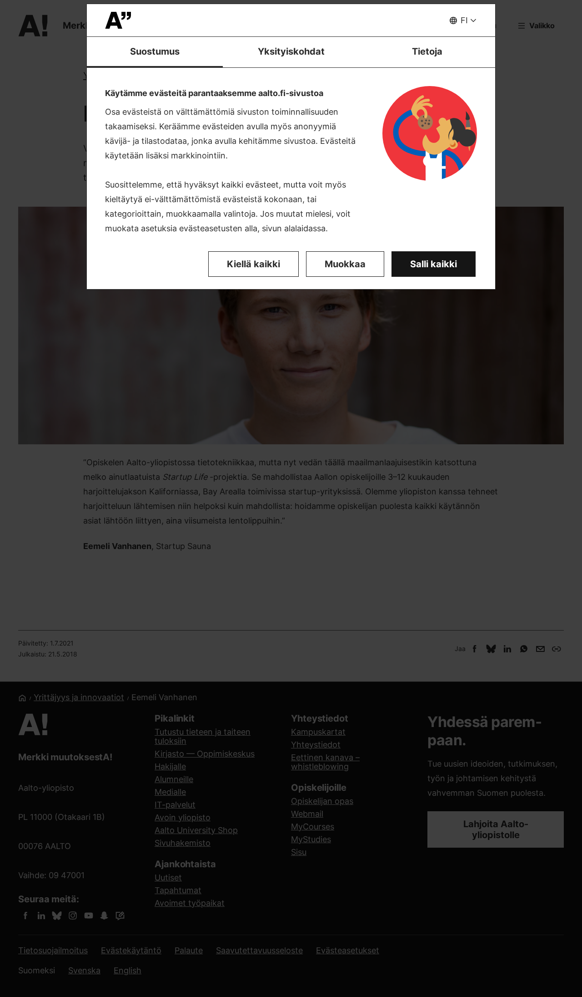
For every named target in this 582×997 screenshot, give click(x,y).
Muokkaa (345, 264)
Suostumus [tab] (155, 51)
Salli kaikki (433, 264)
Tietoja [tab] (427, 51)
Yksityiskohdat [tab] (291, 51)
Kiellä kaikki (253, 264)
